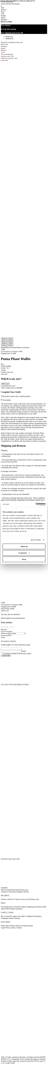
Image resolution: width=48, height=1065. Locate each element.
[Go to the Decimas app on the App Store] (24, 851)
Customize (23, 553)
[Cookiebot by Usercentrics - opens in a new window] (35, 504)
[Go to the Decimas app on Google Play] (24, 838)
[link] (24, 670)
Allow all (24, 546)
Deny (24, 559)
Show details (36, 540)
